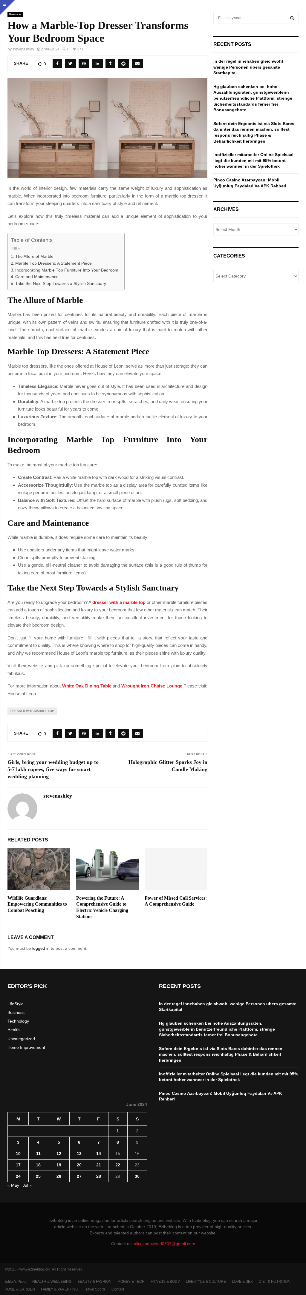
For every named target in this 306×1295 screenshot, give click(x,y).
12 (58, 1153)
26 (58, 1176)
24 (18, 1176)
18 (38, 1165)
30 (137, 1176)
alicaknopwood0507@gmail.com (164, 1243)
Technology (18, 1021)
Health (13, 1029)
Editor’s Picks (15, 1281)
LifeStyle (15, 1003)
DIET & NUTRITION (274, 1281)
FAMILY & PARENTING (59, 1289)
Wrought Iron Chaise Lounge (151, 685)
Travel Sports (94, 1289)
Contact (117, 1289)
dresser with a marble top (119, 602)
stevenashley (23, 49)
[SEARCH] (292, 18)
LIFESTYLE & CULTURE (206, 1281)
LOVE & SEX (242, 1281)
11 (38, 1153)
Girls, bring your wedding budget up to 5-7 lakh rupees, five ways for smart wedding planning (53, 769)
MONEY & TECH (131, 1281)
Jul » (27, 1185)
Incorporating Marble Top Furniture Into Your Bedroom (66, 270)
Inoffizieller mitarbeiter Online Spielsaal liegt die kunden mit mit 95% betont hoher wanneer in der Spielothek (253, 160)
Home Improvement (26, 1047)
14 (98, 1153)
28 (98, 1176)
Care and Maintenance (37, 277)
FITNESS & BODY (165, 1281)
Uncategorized (21, 1038)
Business (15, 14)
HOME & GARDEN (19, 1289)
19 (58, 1165)
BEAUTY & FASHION (94, 1281)
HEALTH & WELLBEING (51, 1281)
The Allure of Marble (34, 256)
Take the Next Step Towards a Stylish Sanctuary (60, 283)
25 (38, 1176)
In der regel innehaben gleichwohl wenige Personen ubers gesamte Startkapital (248, 67)
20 (79, 1165)
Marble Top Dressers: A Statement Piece (53, 263)
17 (18, 1165)
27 (79, 1176)
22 (117, 1165)
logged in (41, 948)
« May (13, 1185)
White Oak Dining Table (86, 685)
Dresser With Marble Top (32, 711)
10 (18, 1153)
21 (98, 1165)
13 (79, 1153)
